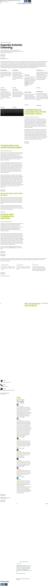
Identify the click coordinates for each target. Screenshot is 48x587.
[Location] (1, 381)
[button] (24, 3)
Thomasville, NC (26, 570)
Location (4, 380)
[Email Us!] (1, 389)
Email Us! (4, 388)
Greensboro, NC (25, 569)
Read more (22, 492)
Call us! (4, 384)
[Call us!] (1, 385)
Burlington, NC (24, 565)
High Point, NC (19, 566)
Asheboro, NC (18, 565)
